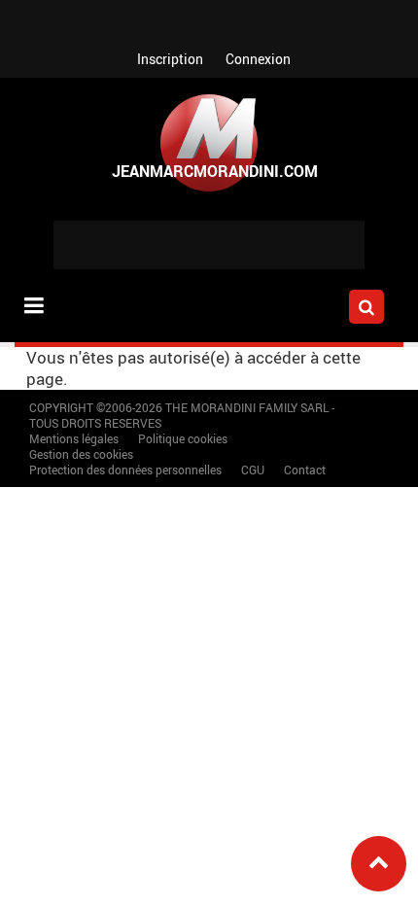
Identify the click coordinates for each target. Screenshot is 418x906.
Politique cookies (182, 438)
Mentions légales (74, 438)
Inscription (170, 59)
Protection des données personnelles (125, 469)
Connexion (258, 59)
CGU (252, 469)
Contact (305, 469)
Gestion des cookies (81, 454)
